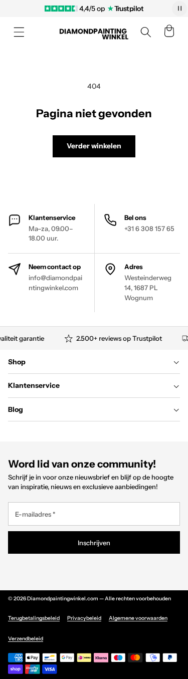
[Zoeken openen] (146, 32)
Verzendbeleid (25, 638)
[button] (19, 32)
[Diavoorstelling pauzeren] (179, 8)
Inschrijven (94, 543)
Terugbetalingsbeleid (34, 618)
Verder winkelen (94, 145)
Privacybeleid (84, 618)
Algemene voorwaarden (138, 618)
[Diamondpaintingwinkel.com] (94, 32)
